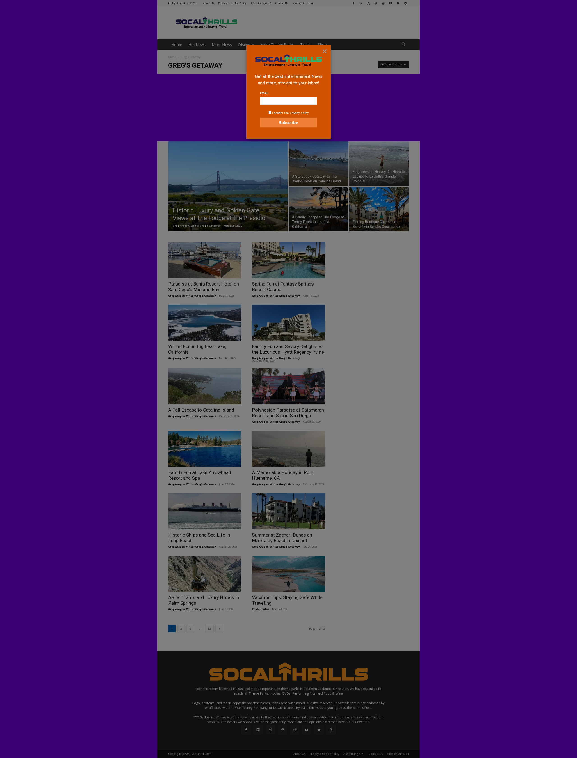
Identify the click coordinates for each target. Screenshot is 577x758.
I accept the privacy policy (290, 113)
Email (264, 93)
